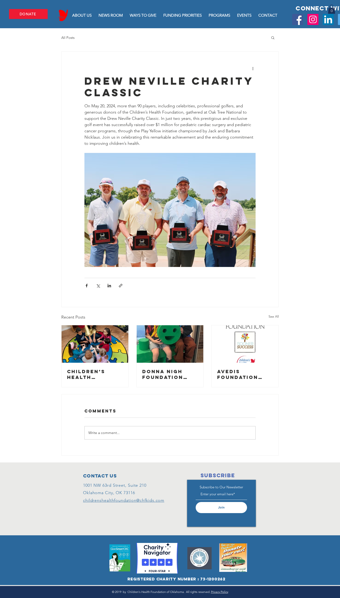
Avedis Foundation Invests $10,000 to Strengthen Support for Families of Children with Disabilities (244, 374)
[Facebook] (297, 19)
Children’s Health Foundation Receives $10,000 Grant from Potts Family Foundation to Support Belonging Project (93, 374)
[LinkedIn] (328, 19)
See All (274, 316)
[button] (331, 9)
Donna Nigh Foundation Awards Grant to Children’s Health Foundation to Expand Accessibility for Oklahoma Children (168, 374)
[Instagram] (312, 19)
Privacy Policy (219, 592)
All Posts (67, 37)
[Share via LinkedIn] (109, 285)
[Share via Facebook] (86, 285)
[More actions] (253, 68)
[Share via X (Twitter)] (98, 285)
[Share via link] (120, 285)
